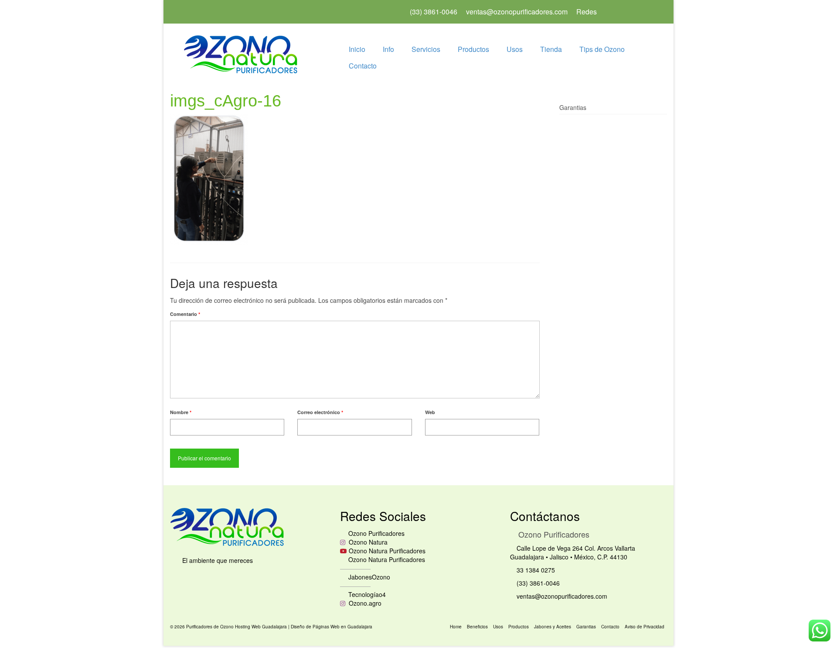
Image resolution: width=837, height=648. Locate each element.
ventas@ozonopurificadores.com (561, 596)
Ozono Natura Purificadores (387, 550)
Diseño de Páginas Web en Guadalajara (331, 627)
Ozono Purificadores (376, 533)
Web (430, 412)
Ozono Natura (367, 542)
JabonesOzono (368, 577)
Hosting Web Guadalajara (261, 627)
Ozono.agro (364, 603)
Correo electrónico (320, 412)
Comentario (185, 314)
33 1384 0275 (535, 570)
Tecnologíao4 (366, 594)
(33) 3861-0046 (537, 583)
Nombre (180, 412)
